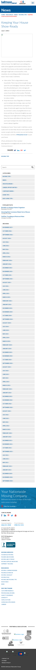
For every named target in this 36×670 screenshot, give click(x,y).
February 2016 (7, 260)
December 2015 (7, 267)
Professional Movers (8, 593)
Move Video (5, 582)
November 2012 (7, 400)
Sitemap (4, 660)
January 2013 (7, 392)
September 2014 (7, 319)
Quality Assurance (7, 595)
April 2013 (6, 381)
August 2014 (7, 323)
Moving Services (7, 552)
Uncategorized (7, 183)
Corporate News (8, 191)
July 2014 (5, 326)
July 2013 (5, 370)
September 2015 (7, 278)
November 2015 (7, 271)
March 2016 (6, 256)
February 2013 (7, 389)
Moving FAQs (5, 577)
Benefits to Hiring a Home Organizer (13, 207)
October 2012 (7, 403)
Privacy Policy (6, 662)
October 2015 (7, 275)
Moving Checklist (6, 575)
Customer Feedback (7, 590)
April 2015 (6, 293)
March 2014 (6, 341)
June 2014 (6, 330)
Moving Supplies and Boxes (9, 561)
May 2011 (5, 462)
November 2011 (7, 444)
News (4, 180)
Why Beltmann (6, 588)
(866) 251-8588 (6, 525)
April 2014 (6, 337)
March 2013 (6, 385)
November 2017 (7, 227)
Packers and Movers (7, 557)
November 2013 (7, 356)
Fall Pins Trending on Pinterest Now (12, 216)
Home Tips (6, 195)
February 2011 (7, 466)
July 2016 (5, 242)
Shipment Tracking (7, 564)
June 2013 (6, 374)
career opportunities (10, 187)
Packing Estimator (7, 572)
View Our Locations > (10, 506)
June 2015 (6, 290)
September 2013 (7, 363)
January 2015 (7, 304)
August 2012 (7, 411)
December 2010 (7, 473)
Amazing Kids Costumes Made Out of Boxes (15, 212)
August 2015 (7, 282)
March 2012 (6, 429)
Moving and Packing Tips (9, 579)
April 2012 (6, 425)
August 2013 (7, 367)
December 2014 (7, 308)
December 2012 (7, 396)
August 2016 (7, 238)
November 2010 (7, 477)
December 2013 (7, 352)
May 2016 (5, 249)
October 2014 (7, 315)
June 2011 (6, 459)
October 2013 (7, 359)
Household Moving (7, 554)
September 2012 (7, 407)
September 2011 (7, 451)
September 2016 (7, 234)
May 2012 (5, 422)
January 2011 (7, 470)
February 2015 (7, 301)
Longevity (4, 597)
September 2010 (7, 481)
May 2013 (5, 378)
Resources (5, 568)
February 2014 (7, 345)
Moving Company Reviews (9, 570)
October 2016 (7, 231)
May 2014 (5, 334)
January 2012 (7, 436)
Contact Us (5, 658)
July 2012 (5, 414)
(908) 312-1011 (19, 525)
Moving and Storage (7, 559)
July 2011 (5, 455)
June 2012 (6, 418)
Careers (3, 604)
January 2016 (7, 264)
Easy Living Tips (7, 198)
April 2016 (6, 253)
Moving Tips (5, 156)
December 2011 (7, 440)
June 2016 (6, 245)
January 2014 (7, 348)
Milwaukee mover (22, 134)
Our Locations (5, 600)
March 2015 (6, 297)
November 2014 (7, 312)
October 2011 (7, 448)
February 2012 (7, 433)
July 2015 (5, 286)
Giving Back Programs (8, 602)
